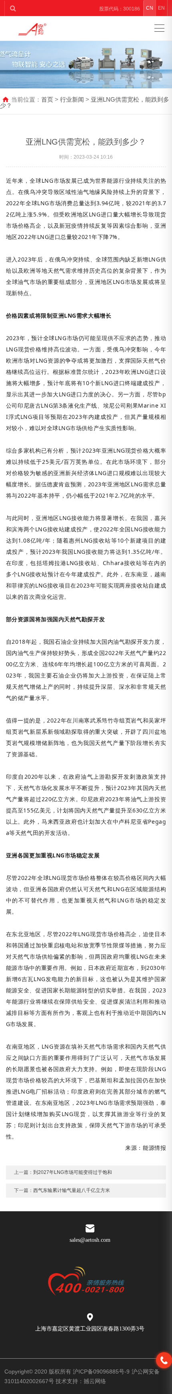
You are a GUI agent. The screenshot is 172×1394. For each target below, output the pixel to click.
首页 (47, 99)
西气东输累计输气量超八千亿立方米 (71, 1190)
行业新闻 (72, 99)
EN (161, 8)
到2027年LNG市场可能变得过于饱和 (72, 1172)
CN (149, 8)
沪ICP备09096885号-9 (101, 1371)
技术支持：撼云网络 (81, 1381)
